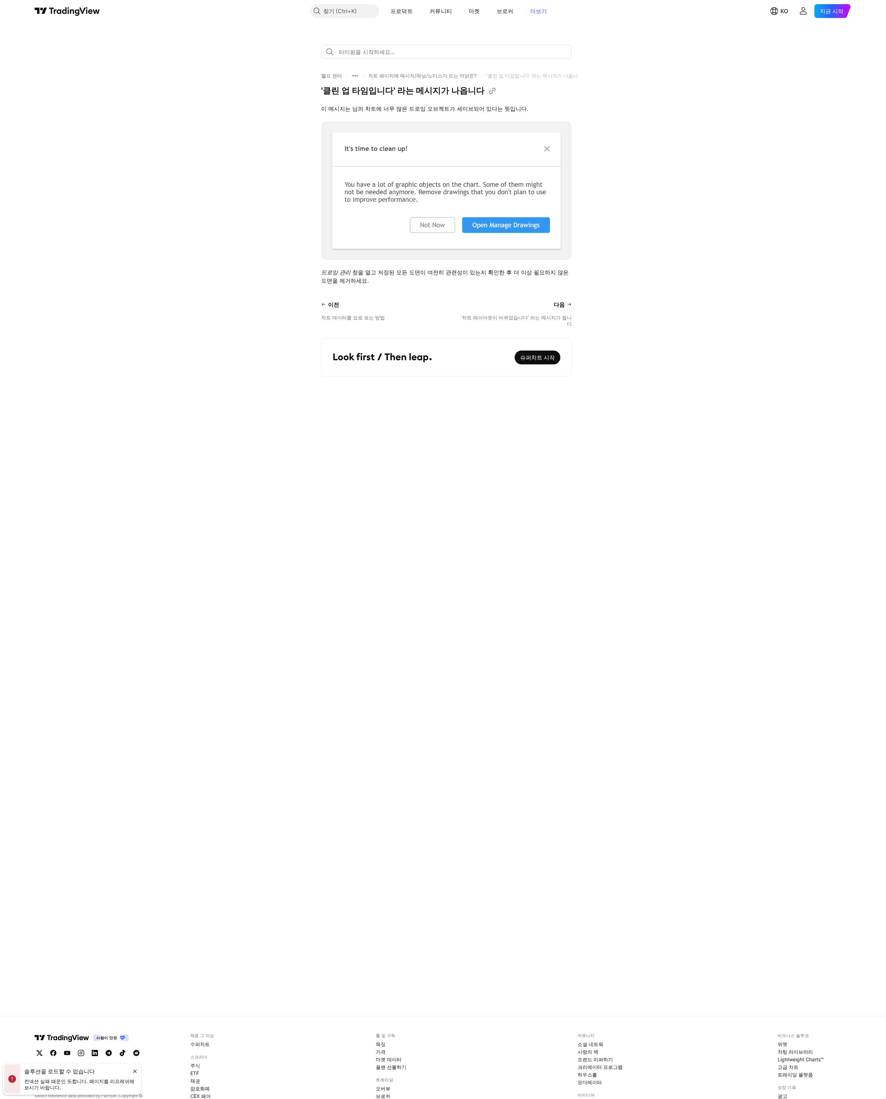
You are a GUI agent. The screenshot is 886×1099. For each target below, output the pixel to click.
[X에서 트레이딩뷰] (39, 1053)
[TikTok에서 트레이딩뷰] (122, 1053)
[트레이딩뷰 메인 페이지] (67, 11)
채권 (195, 1081)
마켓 (474, 11)
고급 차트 (788, 1067)
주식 (195, 1066)
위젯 (782, 1044)
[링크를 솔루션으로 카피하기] (492, 91)
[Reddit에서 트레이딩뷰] (136, 1053)
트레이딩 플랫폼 (795, 1075)
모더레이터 (590, 1082)
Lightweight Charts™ (801, 1059)
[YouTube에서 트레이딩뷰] (67, 1053)
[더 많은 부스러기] (355, 76)
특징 (381, 1044)
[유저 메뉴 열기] (803, 11)
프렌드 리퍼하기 (595, 1059)
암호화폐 (200, 1088)
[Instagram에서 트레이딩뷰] (81, 1053)
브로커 (505, 11)
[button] (418, 11)
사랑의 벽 (588, 1052)
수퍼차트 (200, 1044)
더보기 (538, 11)
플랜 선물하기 (391, 1067)
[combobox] (446, 52)
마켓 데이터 (388, 1059)
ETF (194, 1073)
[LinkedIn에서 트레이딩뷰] (95, 1053)
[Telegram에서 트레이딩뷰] (109, 1053)
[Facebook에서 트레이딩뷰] (53, 1053)
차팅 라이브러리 (795, 1052)
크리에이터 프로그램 (600, 1067)
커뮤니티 (441, 11)
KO (784, 11)
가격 (381, 1052)
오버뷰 (383, 1088)
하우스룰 (587, 1075)
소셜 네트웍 (590, 1044)
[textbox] (449, 52)
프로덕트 (401, 11)
